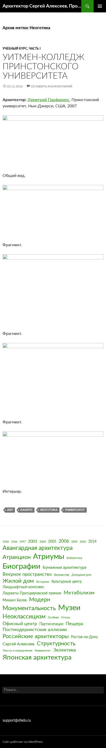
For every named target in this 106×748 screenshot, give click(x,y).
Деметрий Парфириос (48, 100)
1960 (6, 541)
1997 (23, 541)
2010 (83, 541)
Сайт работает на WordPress (23, 741)
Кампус (26, 509)
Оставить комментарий (51, 86)
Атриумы (48, 556)
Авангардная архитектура (38, 548)
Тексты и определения (17, 650)
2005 (52, 541)
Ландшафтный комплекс (23, 587)
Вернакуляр (61, 574)
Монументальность (29, 608)
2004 (43, 541)
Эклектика (64, 650)
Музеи (69, 608)
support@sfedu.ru (17, 720)
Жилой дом (18, 581)
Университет (75, 509)
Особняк (53, 617)
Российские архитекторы (36, 636)
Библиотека (74, 558)
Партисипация (51, 624)
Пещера (74, 623)
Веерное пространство (27, 574)
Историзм (42, 581)
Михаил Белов (15, 600)
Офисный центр (20, 623)
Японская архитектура (37, 657)
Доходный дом (81, 574)
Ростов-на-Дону (84, 637)
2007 (10, 509)
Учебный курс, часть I (22, 48)
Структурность (56, 643)
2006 (64, 541)
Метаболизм (79, 592)
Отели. (65, 617)
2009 (74, 541)
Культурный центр (66, 582)
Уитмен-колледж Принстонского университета (43, 66)
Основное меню (100, 6)
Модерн (39, 599)
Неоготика (49, 509)
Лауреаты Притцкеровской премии (32, 593)
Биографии (21, 566)
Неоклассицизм (24, 617)
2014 (92, 541)
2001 (32, 541)
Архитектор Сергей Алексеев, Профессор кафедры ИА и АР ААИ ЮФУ (42, 6)
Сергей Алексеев (18, 644)
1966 (14, 541)
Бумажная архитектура (64, 567)
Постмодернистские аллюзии (35, 629)
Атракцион (17, 557)
